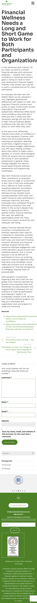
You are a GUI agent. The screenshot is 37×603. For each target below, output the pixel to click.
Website (5, 421)
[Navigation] (32, 3)
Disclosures (9, 561)
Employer (6, 468)
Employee (6, 465)
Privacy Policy (19, 561)
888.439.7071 (18, 514)
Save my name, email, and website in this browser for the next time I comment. (18, 434)
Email (5, 411)
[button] (3, 483)
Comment (7, 377)
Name (5, 402)
